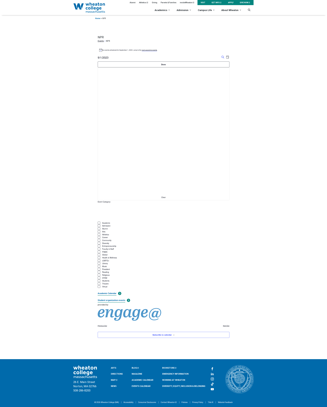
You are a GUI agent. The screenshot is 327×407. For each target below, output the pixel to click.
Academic (106, 223)
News (113, 386)
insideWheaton (186, 3)
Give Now (244, 3)
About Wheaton (229, 10)
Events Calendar (141, 386)
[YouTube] (212, 389)
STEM (104, 278)
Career (105, 237)
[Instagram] (212, 379)
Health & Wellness (109, 257)
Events (101, 41)
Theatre (105, 283)
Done (163, 64)
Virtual (104, 286)
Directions (117, 374)
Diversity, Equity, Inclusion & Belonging (183, 386)
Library (105, 263)
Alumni (133, 3)
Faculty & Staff (108, 249)
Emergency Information (175, 374)
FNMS (104, 252)
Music (104, 266)
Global (104, 254)
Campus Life (205, 10)
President (106, 269)
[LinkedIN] (212, 374)
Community (106, 240)
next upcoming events (149, 50)
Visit (203, 3)
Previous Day (102, 326)
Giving (154, 3)
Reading (105, 272)
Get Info (216, 3)
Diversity (105, 243)
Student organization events (111, 300)
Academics (161, 10)
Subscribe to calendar (162, 335)
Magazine (137, 374)
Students (105, 280)
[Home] (92, 7)
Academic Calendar (107, 293)
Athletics (142, 3)
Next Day (226, 326)
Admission (182, 10)
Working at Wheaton (173, 380)
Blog (134, 368)
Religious (106, 275)
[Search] (249, 9)
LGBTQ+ (105, 260)
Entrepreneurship (109, 246)
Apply (230, 3)
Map (113, 380)
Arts (103, 231)
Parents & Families (168, 3)
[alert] (163, 50)
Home (97, 18)
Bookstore (168, 368)
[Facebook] (212, 369)
